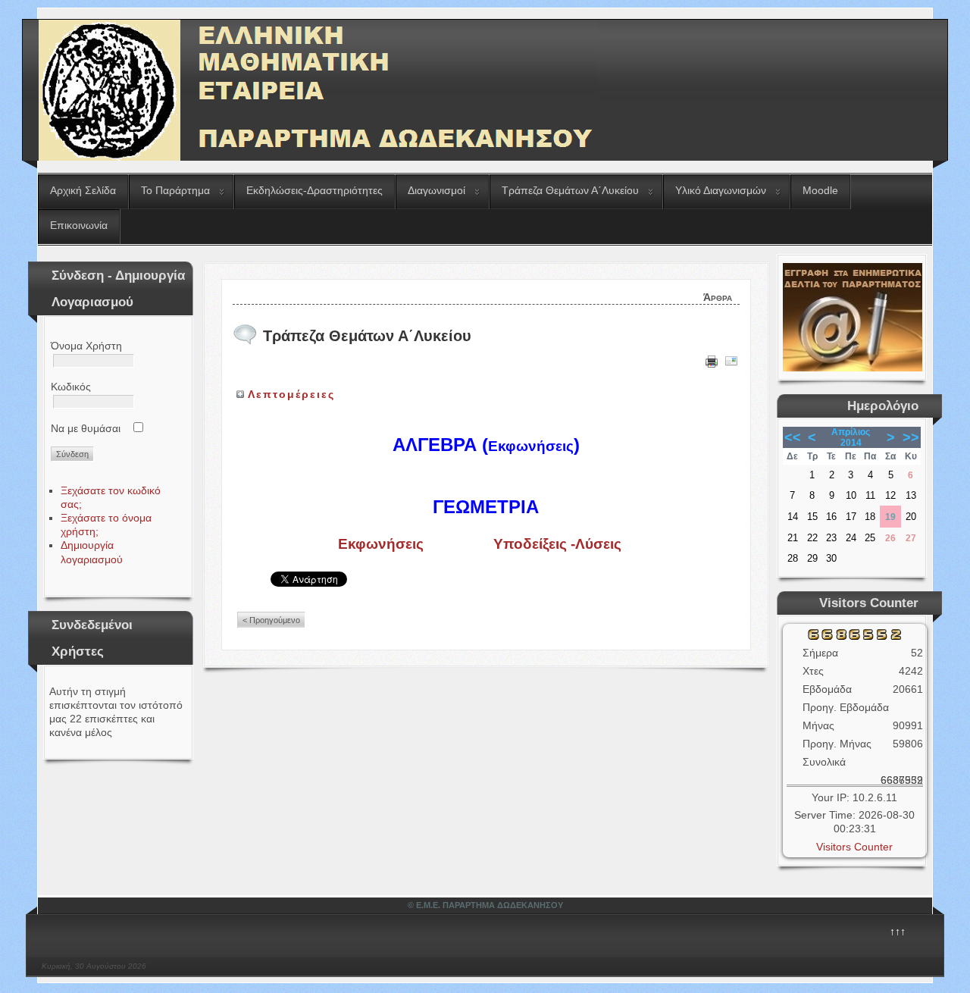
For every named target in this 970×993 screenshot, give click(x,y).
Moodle (820, 190)
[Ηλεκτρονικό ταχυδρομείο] (731, 364)
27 (911, 538)
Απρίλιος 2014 (850, 437)
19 (890, 517)
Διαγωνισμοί (436, 190)
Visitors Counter (854, 847)
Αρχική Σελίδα (83, 190)
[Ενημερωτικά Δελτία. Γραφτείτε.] (852, 368)
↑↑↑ (898, 932)
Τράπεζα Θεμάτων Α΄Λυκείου (570, 190)
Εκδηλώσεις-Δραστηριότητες (314, 190)
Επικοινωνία (79, 225)
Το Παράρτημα (175, 190)
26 (890, 538)
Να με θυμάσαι (85, 428)
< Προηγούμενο (271, 620)
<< (792, 437)
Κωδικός (71, 387)
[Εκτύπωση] (712, 364)
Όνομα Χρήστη (86, 346)
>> (911, 437)
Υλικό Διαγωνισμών (720, 190)
